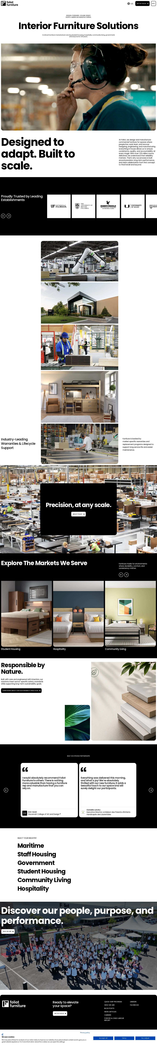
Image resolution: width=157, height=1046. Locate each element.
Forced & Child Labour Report (114, 1019)
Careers (107, 1015)
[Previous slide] (3, 216)
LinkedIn (133, 1002)
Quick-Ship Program (113, 1002)
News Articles (110, 1012)
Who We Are (7, 931)
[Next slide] (9, 216)
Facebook (134, 1005)
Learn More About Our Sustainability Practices (20, 691)
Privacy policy (85, 1033)
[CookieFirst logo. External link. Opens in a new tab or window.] (2, 1035)
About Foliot (77, 514)
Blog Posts (109, 1008)
